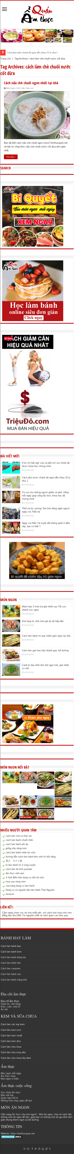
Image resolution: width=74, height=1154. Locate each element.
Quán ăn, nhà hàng (10, 1004)
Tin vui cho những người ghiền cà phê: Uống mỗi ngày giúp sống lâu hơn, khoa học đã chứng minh (45, 495)
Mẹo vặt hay (7, 1095)
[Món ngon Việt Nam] (37, 35)
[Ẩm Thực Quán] (37, 14)
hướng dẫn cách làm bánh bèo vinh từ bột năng (31, 856)
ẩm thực (16, 1114)
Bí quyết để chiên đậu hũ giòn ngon (36, 576)
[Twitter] (35, 1149)
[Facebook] (32, 1149)
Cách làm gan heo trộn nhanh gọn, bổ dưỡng (45, 650)
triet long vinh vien (62, 912)
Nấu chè (29, 88)
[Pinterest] (39, 1149)
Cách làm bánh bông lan (13, 957)
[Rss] (24, 1149)
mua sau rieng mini (16, 881)
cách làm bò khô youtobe (19, 869)
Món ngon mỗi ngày (11, 1073)
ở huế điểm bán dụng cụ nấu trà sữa (25, 877)
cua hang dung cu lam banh (20, 885)
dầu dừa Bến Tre (17, 915)
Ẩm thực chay (8, 1076)
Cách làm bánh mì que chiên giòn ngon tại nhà (46, 635)
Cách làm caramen (10, 968)
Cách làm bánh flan (11, 963)
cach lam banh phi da (17, 844)
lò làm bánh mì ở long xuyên (21, 865)
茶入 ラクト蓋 (14, 860)
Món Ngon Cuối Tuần (15, 88)
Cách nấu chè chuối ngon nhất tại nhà (31, 82)
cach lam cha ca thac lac (19, 836)
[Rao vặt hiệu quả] (27, 410)
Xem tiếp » (10, 157)
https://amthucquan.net (23, 1133)
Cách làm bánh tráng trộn (14, 979)
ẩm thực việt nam (15, 873)
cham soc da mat (22, 912)
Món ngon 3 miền (10, 1078)
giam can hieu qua (58, 915)
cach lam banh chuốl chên (19, 840)
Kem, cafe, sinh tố (10, 1006)
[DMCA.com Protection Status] (12, 1136)
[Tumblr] (50, 1149)
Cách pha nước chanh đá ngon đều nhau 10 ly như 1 (32, 52)
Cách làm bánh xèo (11, 974)
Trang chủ (5, 58)
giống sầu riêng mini (16, 848)
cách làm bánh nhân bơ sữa (20, 852)
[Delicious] (46, 1149)
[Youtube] (42, 1149)
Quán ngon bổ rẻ (9, 1098)
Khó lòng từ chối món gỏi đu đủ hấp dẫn (43, 621)
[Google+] (29, 1149)
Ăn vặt (4, 1009)
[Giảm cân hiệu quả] (27, 360)
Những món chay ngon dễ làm (16, 1100)
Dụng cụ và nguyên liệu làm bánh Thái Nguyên (30, 890)
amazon (10, 894)
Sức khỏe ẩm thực (10, 1092)
